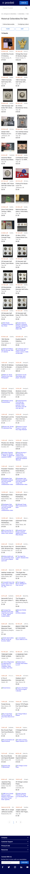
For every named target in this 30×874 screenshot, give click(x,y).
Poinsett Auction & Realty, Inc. (11, 544)
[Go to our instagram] (15, 867)
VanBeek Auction (12, 77)
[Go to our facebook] (2, 867)
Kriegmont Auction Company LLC (26, 779)
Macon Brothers (12, 492)
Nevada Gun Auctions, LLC (26, 337)
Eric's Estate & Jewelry (11, 51)
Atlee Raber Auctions (11, 440)
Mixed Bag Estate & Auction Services (26, 596)
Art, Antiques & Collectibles (8, 14)
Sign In (23, 2)
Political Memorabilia (8, 24)
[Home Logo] (9, 3)
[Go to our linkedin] (21, 867)
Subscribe (24, 862)
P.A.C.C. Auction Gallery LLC (11, 676)
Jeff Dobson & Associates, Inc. (26, 624)
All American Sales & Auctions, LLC (12, 129)
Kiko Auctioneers (13, 807)
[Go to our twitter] (9, 867)
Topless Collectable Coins (26, 727)
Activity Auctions (26, 544)
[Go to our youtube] (27, 867)
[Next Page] (20, 822)
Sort (22, 28)
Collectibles (21, 14)
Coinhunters (12, 337)
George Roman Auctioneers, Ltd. (11, 362)
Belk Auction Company (11, 779)
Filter (8, 28)
